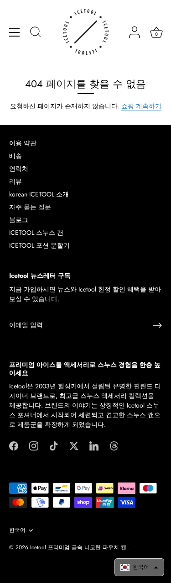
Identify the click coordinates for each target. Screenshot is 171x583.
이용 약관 (22, 143)
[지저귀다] (73, 445)
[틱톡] (53, 445)
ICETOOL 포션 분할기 (39, 245)
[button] (139, 567)
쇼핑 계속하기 (141, 106)
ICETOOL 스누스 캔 (36, 232)
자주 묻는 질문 (30, 207)
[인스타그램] (33, 445)
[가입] (157, 325)
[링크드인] (93, 445)
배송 (15, 155)
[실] (114, 445)
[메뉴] (15, 32)
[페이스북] (13, 445)
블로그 (18, 219)
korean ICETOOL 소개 (39, 194)
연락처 (18, 168)
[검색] (36, 33)
